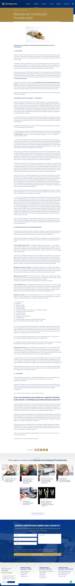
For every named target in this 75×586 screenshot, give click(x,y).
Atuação (36, 4)
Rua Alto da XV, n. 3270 (25, 571)
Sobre (28, 4)
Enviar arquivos (18, 547)
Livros (51, 4)
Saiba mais (5, 582)
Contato (58, 4)
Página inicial (16, 10)
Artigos (43, 4)
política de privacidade (49, 551)
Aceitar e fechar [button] (11, 582)
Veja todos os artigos (37, 513)
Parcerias (66, 4)
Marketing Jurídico (42, 584)
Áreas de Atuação (23, 10)
